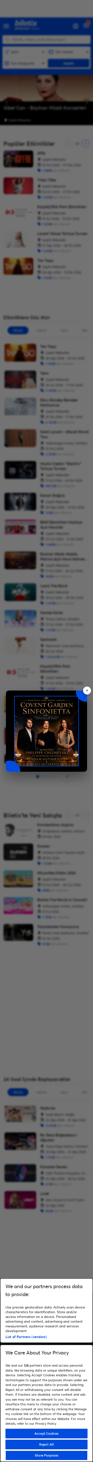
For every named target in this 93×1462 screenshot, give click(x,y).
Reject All (46, 1444)
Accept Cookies (46, 1433)
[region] (46, 1370)
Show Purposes (46, 1455)
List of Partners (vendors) (26, 1336)
